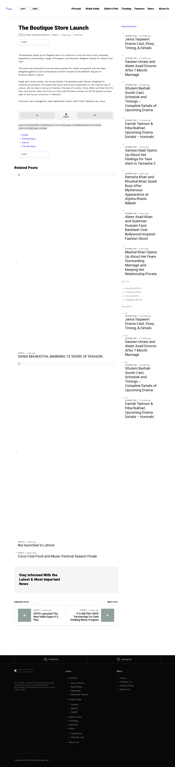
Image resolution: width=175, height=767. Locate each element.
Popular (125, 26)
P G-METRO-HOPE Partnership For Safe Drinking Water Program (84, 617)
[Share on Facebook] (30, 42)
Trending (73, 721)
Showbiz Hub (130, 36)
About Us (74, 742)
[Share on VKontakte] (42, 42)
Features (73, 724)
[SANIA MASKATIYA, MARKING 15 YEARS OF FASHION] (66, 262)
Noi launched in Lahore (36, 545)
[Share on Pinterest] (38, 42)
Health (74, 712)
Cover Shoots (78, 683)
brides (25, 135)
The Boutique (29, 146)
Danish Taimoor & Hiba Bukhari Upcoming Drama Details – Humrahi (139, 130)
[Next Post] (107, 615)
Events (55, 35)
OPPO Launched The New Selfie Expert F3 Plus (45, 617)
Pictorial (73, 678)
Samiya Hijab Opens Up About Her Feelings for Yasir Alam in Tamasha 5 (141, 157)
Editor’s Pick (75, 717)
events (25, 142)
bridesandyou (29, 138)
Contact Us (126, 682)
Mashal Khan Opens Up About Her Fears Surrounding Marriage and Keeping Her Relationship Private (141, 263)
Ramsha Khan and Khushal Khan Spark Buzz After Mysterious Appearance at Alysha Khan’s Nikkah (141, 190)
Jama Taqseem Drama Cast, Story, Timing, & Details (140, 44)
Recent (133, 26)
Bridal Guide (75, 699)
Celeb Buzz (76, 733)
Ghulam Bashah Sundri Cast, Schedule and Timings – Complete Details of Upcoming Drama (141, 99)
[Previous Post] (24, 615)
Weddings (76, 690)
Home (123, 678)
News (72, 728)
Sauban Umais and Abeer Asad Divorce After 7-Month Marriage (140, 68)
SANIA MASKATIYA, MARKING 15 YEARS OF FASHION (60, 356)
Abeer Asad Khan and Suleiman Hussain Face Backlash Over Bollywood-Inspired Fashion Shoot (140, 227)
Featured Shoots (79, 694)
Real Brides (76, 687)
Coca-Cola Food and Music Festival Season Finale (57, 556)
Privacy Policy (127, 685)
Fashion (75, 704)
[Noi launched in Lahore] (66, 451)
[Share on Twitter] (34, 42)
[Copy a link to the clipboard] (46, 42)
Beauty (74, 708)
